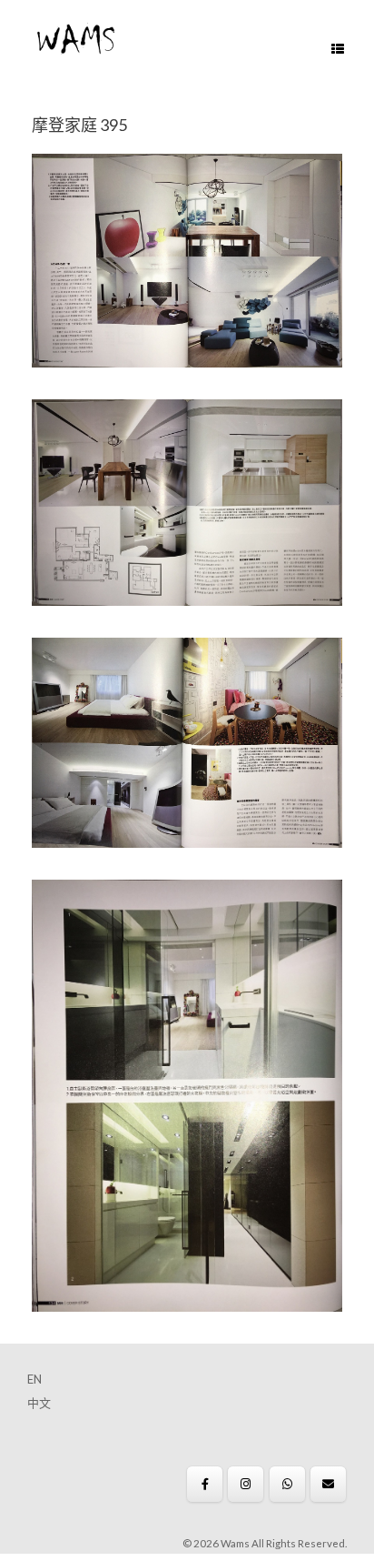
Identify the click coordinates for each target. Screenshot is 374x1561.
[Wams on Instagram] (245, 1484)
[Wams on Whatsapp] (287, 1484)
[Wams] (76, 41)
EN (34, 1379)
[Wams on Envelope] (328, 1484)
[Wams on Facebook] (204, 1484)
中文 (39, 1402)
